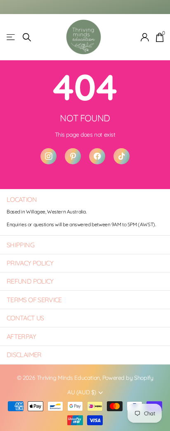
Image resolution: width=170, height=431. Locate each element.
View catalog (11, 37)
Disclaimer (24, 354)
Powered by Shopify (127, 377)
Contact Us (25, 318)
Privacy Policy (30, 263)
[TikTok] (121, 156)
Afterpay (21, 336)
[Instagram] (48, 156)
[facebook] (97, 156)
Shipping (20, 245)
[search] (27, 37)
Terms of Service (34, 300)
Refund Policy (30, 281)
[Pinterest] (73, 156)
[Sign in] (145, 37)
